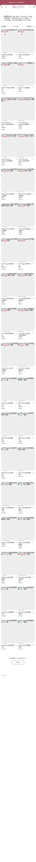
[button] (2, 7)
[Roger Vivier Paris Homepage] (18, 7)
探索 (10, 2)
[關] (34, 2)
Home (3, 675)
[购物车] (34, 7)
